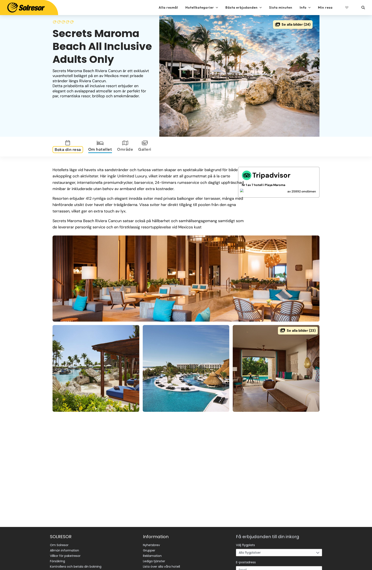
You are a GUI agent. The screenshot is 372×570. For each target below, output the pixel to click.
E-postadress (246, 562)
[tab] (69, 146)
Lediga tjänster (154, 561)
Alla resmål (168, 7)
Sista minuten (280, 7)
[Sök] (363, 7)
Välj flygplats (245, 545)
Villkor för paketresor (65, 556)
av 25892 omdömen (301, 191)
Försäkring (57, 561)
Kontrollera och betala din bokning (75, 566)
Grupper (149, 550)
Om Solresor (59, 545)
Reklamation (152, 556)
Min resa (325, 7)
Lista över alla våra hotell (161, 566)
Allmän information (64, 550)
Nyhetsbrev (151, 545)
